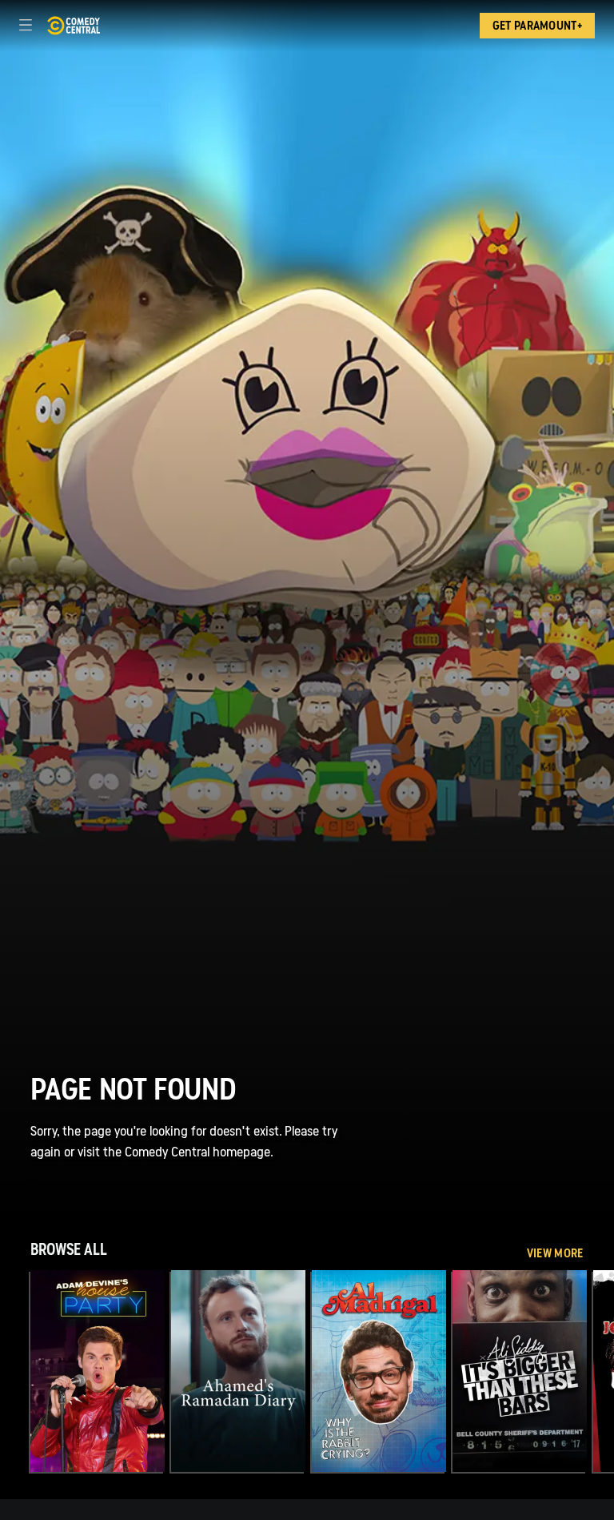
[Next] (599, 1371)
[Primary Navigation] (25, 25)
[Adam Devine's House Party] (97, 1371)
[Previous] (15, 1371)
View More (555, 1253)
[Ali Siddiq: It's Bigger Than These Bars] (520, 1371)
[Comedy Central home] (73, 25)
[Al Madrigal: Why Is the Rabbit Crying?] (379, 1371)
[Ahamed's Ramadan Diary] (238, 1371)
